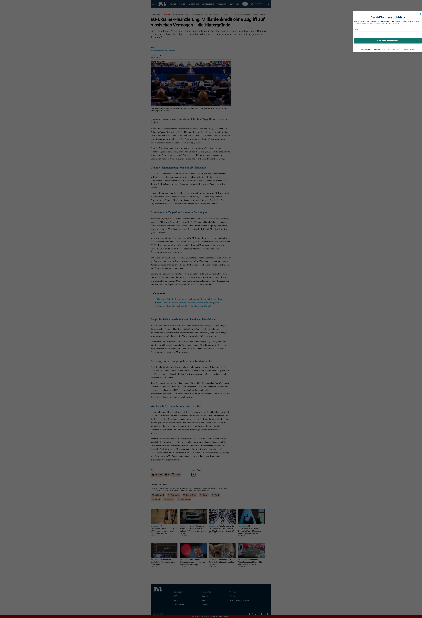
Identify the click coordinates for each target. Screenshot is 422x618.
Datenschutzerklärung (375, 49)
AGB (389, 49)
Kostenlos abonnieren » (387, 41)
